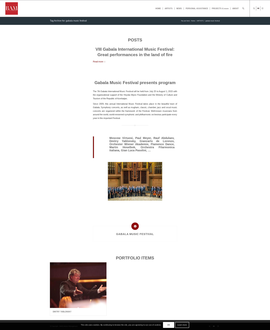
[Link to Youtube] (258, 8)
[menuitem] (158, 8)
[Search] (243, 8)
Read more (98, 61)
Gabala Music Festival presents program (135, 82)
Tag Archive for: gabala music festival (68, 21)
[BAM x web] (11, 8)
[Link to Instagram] (262, 8)
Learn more (182, 325)
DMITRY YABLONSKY (62, 312)
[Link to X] (254, 8)
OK (168, 325)
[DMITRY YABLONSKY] (78, 285)
